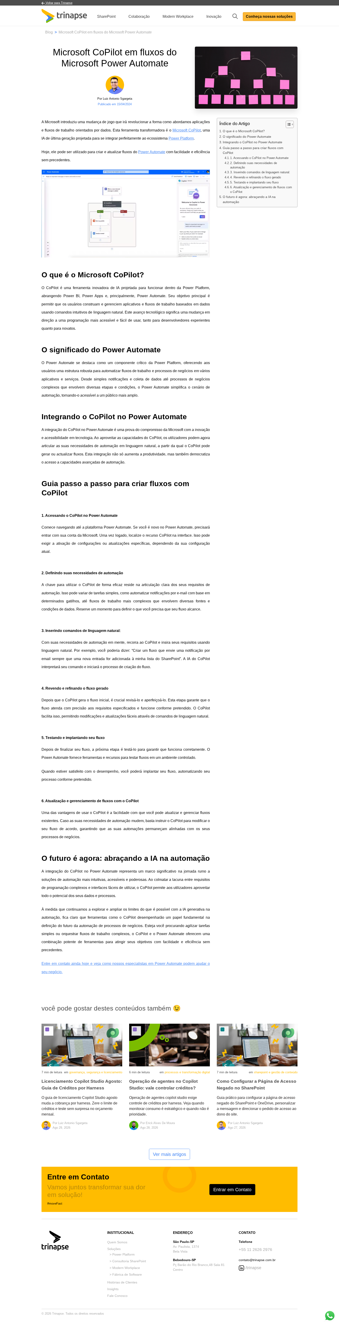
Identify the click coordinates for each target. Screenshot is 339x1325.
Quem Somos (117, 1242)
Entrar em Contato (232, 1189)
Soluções (114, 1249)
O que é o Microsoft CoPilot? (244, 131)
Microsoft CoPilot (186, 130)
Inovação (213, 16)
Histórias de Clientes (122, 1282)
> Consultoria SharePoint (128, 1261)
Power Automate (151, 152)
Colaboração (139, 16)
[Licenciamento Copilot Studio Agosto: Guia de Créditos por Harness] (82, 1045)
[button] (236, 16)
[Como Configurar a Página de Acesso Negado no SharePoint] (257, 1045)
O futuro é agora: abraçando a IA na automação (249, 199)
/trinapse (252, 1267)
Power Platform (181, 138)
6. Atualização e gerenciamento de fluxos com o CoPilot (261, 190)
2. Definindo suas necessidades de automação (253, 166)
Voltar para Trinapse (58, 3)
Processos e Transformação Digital (187, 1072)
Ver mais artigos (169, 1154)
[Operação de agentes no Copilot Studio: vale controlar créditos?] (169, 1045)
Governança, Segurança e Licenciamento (95, 1072)
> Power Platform (122, 1254)
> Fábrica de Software (126, 1274)
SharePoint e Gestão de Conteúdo (275, 1072)
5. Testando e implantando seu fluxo (254, 182)
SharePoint (106, 16)
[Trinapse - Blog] (64, 16)
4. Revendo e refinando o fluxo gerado (255, 177)
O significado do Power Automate (247, 137)
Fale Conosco (117, 1296)
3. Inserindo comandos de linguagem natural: (260, 172)
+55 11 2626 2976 (255, 1249)
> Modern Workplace (125, 1268)
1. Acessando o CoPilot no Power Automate (259, 158)
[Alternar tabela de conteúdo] (287, 124)
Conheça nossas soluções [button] (269, 16)
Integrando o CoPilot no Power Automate (252, 142)
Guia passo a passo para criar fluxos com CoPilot (253, 150)
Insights (113, 1289)
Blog (49, 32)
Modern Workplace (178, 16)
